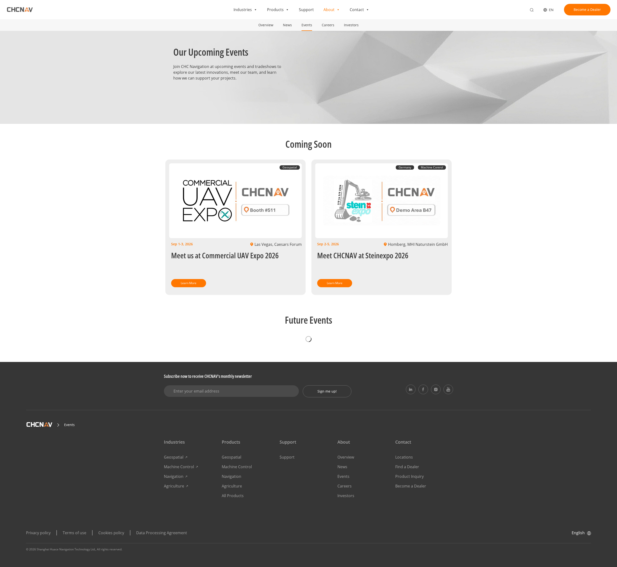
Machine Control (179, 466)
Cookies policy (111, 532)
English (578, 532)
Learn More (188, 283)
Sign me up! (327, 391)
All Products (233, 495)
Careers (328, 25)
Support (306, 9)
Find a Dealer (407, 466)
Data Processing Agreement (161, 532)
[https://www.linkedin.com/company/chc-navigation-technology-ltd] (410, 389)
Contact (357, 9)
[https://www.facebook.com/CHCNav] (423, 389)
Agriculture (174, 486)
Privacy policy (38, 532)
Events (307, 25)
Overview (265, 25)
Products (275, 9)
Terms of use (74, 532)
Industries (243, 9)
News (287, 25)
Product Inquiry (409, 476)
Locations (404, 457)
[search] (532, 10)
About (329, 9)
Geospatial (173, 457)
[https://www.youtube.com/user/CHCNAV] (448, 389)
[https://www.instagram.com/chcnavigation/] (435, 389)
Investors (351, 25)
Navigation (173, 476)
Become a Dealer (587, 9)
